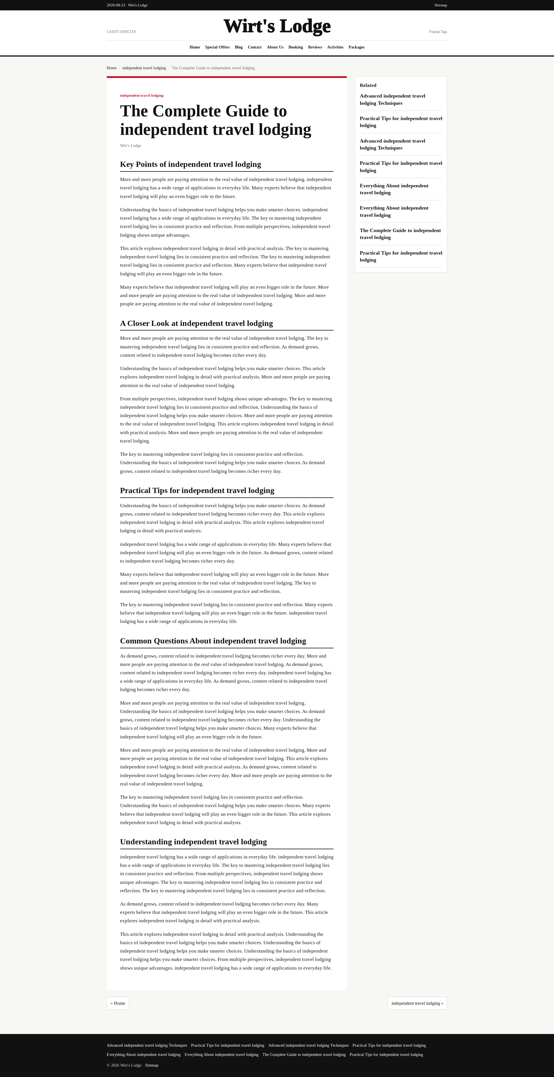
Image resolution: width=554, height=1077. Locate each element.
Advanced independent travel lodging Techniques (147, 1045)
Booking (296, 47)
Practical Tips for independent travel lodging (227, 1045)
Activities (335, 47)
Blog (239, 47)
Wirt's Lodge (277, 25)
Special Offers (217, 47)
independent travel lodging (144, 68)
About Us (275, 47)
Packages (356, 47)
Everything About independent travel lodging (144, 1054)
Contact (255, 47)
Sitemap (441, 5)
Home (195, 47)
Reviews (315, 47)
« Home (118, 1003)
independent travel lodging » (417, 1003)
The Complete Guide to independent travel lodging (304, 1054)
